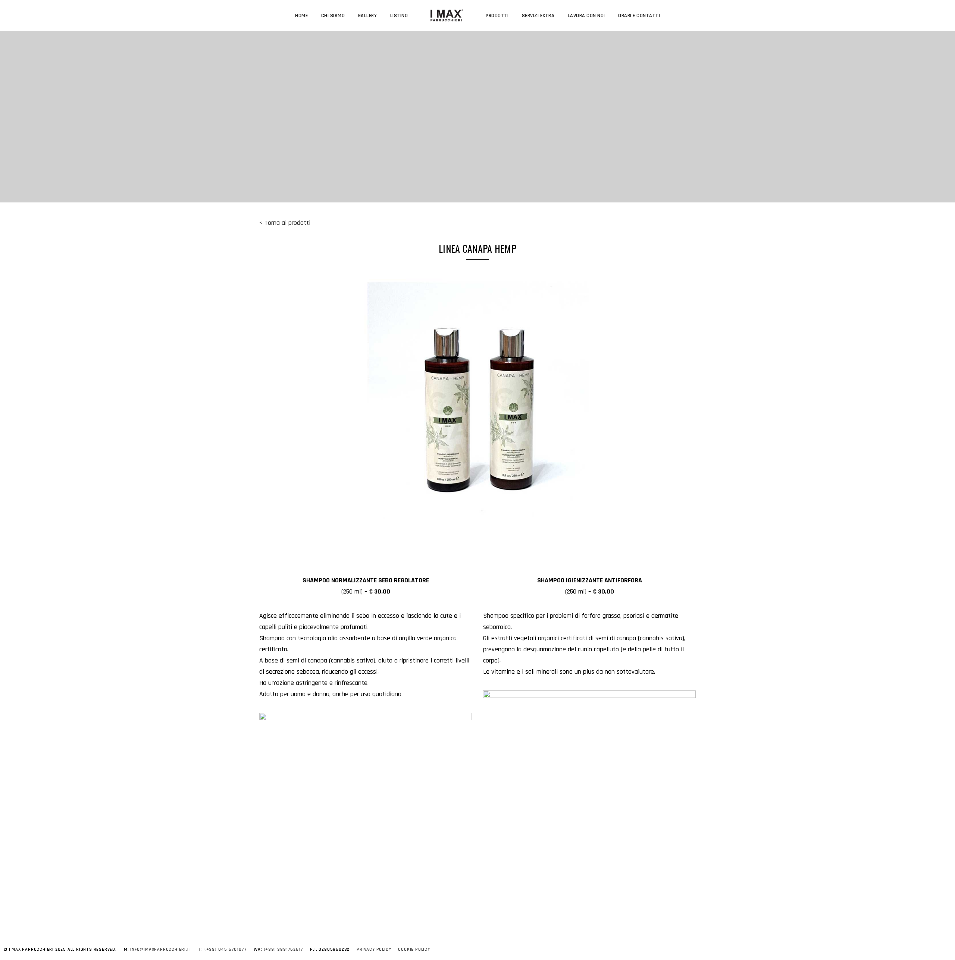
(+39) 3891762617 (283, 949)
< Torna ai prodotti (284, 222)
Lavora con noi (586, 15)
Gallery (367, 15)
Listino (399, 15)
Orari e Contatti (639, 15)
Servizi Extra (538, 15)
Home (301, 15)
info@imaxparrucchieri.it (160, 949)
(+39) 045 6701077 (225, 949)
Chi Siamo (333, 15)
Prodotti (497, 15)
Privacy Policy (374, 949)
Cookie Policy (414, 949)
